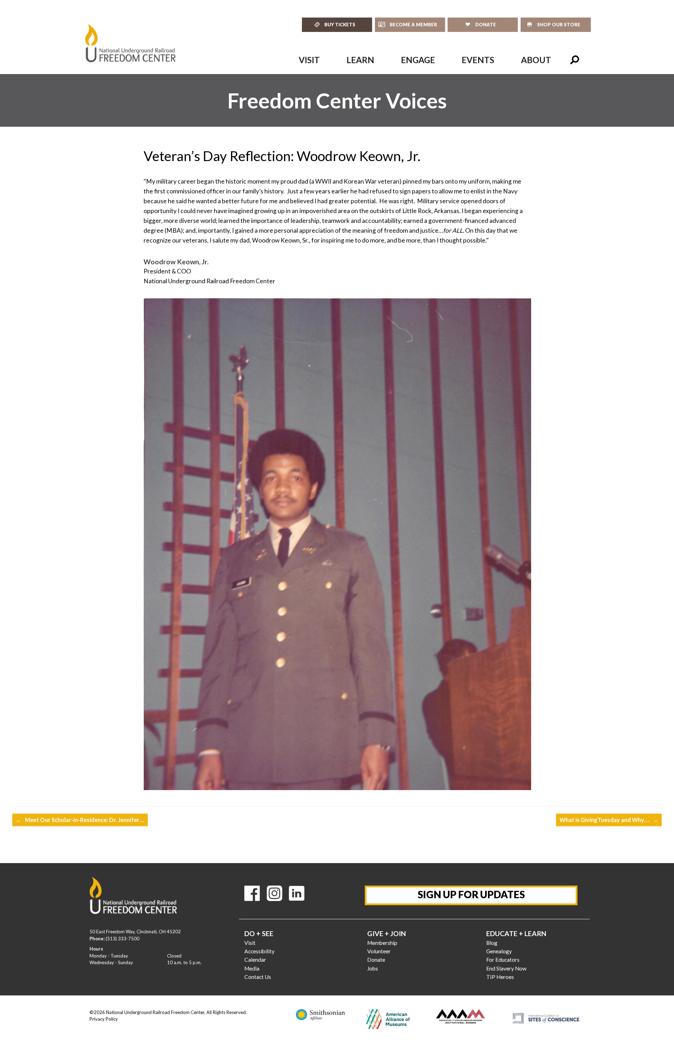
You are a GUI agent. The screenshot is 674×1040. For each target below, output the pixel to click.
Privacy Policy (104, 1019)
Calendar (255, 959)
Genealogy (499, 951)
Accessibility (259, 951)
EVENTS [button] (478, 60)
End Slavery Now (506, 968)
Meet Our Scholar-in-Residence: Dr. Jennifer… (80, 819)
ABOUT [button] (536, 60)
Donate (376, 959)
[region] (337, 100)
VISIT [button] (309, 60)
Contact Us (257, 977)
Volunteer (379, 951)
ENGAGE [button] (418, 60)
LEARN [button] (360, 60)
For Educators (503, 959)
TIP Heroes (500, 977)
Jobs (372, 968)
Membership (382, 943)
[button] (574, 60)
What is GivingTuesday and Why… (609, 819)
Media (251, 968)
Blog (491, 943)
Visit (250, 943)
